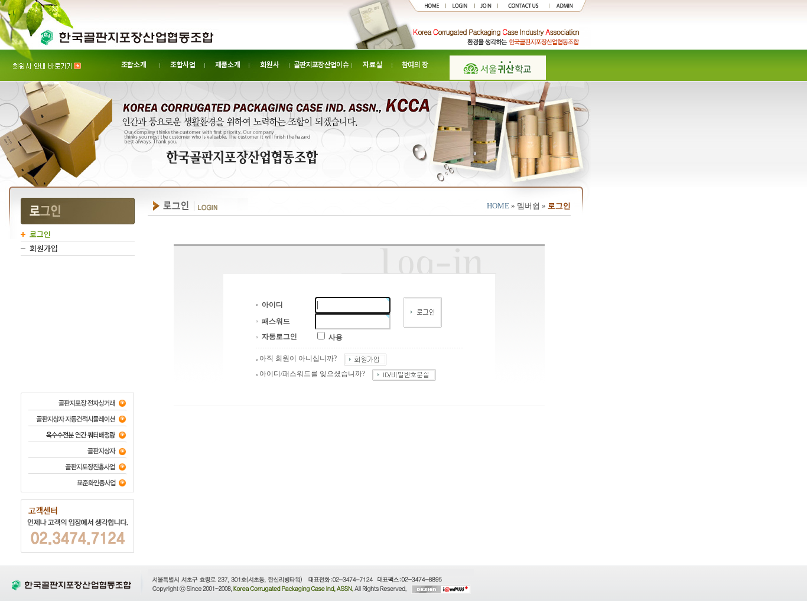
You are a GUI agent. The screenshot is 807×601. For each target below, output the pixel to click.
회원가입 (44, 248)
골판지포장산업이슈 (321, 64)
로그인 (40, 234)
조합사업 (183, 64)
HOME (498, 205)
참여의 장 (415, 64)
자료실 (372, 64)
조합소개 (134, 64)
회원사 (269, 64)
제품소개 (227, 64)
